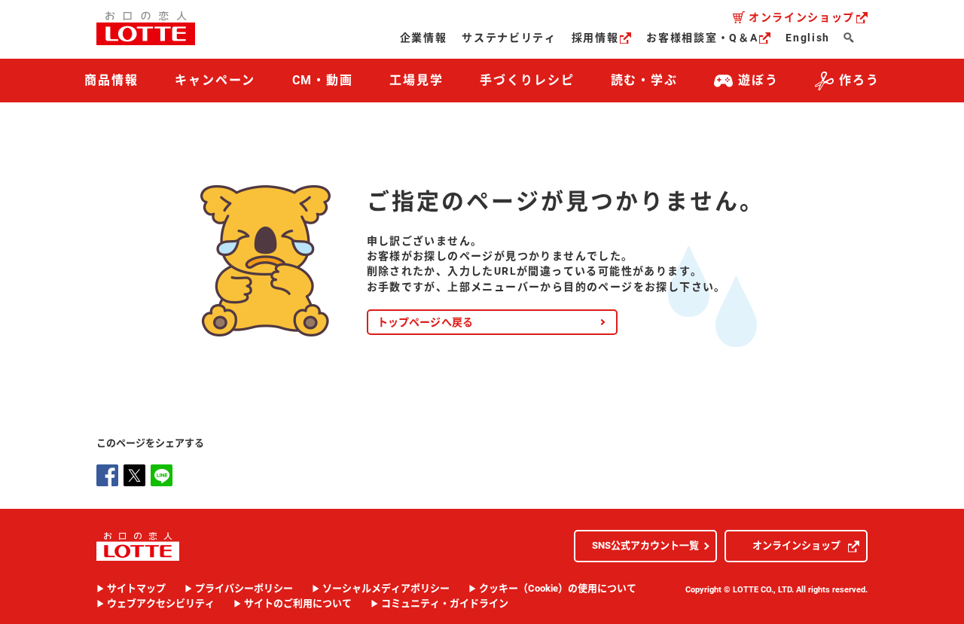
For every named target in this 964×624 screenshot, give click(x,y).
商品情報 (111, 80)
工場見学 (416, 80)
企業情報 (423, 38)
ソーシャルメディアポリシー (386, 588)
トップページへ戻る (425, 322)
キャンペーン (215, 80)
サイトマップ (136, 588)
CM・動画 (323, 80)
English (808, 38)
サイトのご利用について (298, 603)
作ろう (859, 80)
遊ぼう (758, 80)
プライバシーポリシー (244, 588)
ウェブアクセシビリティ (161, 603)
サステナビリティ (509, 38)
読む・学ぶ (645, 80)
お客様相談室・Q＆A (702, 38)
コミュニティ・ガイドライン (444, 603)
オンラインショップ (802, 17)
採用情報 (595, 38)
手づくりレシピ (527, 80)
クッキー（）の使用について (557, 588)
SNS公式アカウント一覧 (645, 545)
